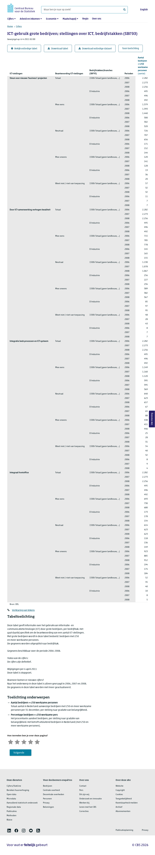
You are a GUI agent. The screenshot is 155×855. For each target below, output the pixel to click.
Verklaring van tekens (23, 610)
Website (119, 786)
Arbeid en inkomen (30, 19)
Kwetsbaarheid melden (127, 803)
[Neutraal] (24, 741)
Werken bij (84, 803)
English (144, 9)
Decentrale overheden (53, 795)
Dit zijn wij (84, 795)
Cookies (119, 795)
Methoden (11, 816)
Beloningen (48, 807)
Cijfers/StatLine (14, 786)
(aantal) (143, 66)
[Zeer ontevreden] (10, 741)
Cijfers (10, 19)
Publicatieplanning (124, 830)
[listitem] (9, 830)
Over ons (96, 19)
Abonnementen (123, 811)
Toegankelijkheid (124, 799)
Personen (47, 799)
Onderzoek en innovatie (90, 799)
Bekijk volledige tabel (25, 49)
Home (10, 26)
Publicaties (12, 811)
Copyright (120, 790)
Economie (51, 19)
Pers (81, 790)
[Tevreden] (30, 741)
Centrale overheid (51, 790)
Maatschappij (69, 19)
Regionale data (14, 807)
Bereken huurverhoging (18, 790)
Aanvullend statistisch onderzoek (22, 803)
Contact (82, 786)
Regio (85, 19)
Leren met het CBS (87, 807)
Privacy (46, 803)
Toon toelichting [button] (130, 48)
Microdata (11, 799)
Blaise (9, 820)
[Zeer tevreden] (37, 741)
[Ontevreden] (17, 741)
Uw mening (152, 419)
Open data (11, 795)
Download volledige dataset (97, 49)
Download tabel (59, 49)
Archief (119, 807)
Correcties (84, 811)
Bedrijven (47, 786)
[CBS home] (21, 7)
